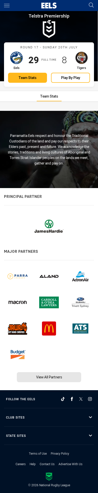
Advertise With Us (70, 464)
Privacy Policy (60, 453)
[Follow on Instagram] (90, 398)
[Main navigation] (7, 5)
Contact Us (47, 464)
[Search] (91, 5)
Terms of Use (38, 453)
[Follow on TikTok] (63, 398)
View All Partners (49, 377)
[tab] (49, 96)
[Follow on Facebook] (72, 398)
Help (33, 464)
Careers (21, 464)
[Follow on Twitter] (81, 398)
